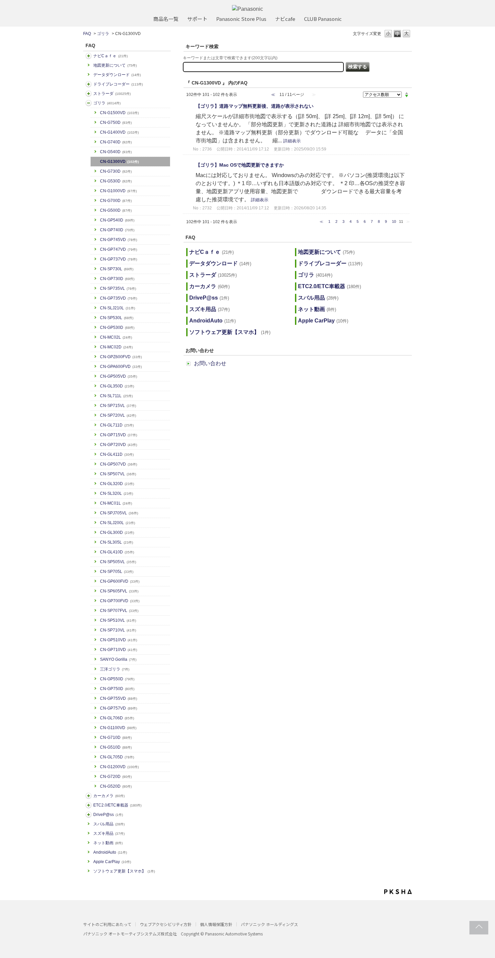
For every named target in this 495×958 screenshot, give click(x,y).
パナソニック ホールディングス (269, 924)
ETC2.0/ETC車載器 (117, 805)
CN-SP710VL (118, 630)
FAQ (87, 33)
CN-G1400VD (119, 132)
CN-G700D (116, 200)
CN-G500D (116, 210)
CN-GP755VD (118, 698)
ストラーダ (112, 93)
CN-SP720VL (118, 415)
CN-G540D (116, 151)
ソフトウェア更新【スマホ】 (124, 871)
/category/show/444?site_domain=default (89, 805)
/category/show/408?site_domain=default (89, 56)
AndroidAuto (110, 852)
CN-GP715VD (118, 435)
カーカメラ (109, 795)
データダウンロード (117, 74)
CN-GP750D (117, 688)
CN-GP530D (117, 327)
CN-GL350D (117, 386)
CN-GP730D (117, 278)
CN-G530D (116, 181)
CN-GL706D (117, 718)
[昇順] (406, 93)
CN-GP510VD (118, 640)
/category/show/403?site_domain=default (89, 815)
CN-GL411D (117, 454)
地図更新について (115, 65)
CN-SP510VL (118, 620)
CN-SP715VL (118, 405)
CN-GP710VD (118, 649)
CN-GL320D (117, 483)
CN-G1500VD (119, 112)
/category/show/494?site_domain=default (89, 796)
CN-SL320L (116, 493)
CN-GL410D (117, 552)
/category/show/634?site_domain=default (89, 84)
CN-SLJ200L (117, 522)
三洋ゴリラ (114, 669)
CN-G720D (116, 776)
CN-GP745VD (118, 239)
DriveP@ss (108, 814)
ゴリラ (103, 33)
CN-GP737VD (118, 259)
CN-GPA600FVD (121, 366)
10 (394, 221)
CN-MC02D (116, 347)
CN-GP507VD (118, 464)
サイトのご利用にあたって (107, 924)
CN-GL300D (117, 532)
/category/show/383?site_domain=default (89, 103)
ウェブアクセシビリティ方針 (166, 924)
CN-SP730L (116, 269)
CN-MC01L (116, 503)
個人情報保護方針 (216, 924)
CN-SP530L (116, 317)
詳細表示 (292, 140)
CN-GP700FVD (119, 600)
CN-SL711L (116, 396)
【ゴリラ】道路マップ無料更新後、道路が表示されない (255, 106)
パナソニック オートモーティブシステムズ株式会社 (130, 933)
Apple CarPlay (112, 861)
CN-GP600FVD (119, 581)
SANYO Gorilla (118, 659)
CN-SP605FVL (119, 591)
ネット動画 (108, 843)
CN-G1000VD (118, 191)
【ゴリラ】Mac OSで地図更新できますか (240, 165)
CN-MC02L (116, 337)
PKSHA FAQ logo (398, 891)
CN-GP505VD (118, 376)
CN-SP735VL (118, 288)
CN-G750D (116, 122)
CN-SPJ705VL (119, 513)
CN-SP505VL (118, 561)
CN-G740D (116, 142)
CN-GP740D (117, 230)
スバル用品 (109, 824)
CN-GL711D (117, 425)
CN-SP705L (116, 571)
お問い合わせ (210, 363)
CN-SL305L (116, 542)
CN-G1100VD (118, 727)
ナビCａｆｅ (110, 56)
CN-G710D (116, 737)
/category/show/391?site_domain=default (89, 94)
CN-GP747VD (118, 249)
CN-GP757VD (118, 708)
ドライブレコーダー (118, 84)
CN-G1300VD (119, 161)
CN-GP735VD (118, 298)
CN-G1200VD (119, 766)
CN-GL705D (117, 757)
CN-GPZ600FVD (121, 356)
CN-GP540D (117, 220)
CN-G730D (116, 171)
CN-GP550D (117, 679)
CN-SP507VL (118, 474)
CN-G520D (116, 786)
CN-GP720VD (118, 444)
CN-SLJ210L (117, 308)
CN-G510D (116, 747)
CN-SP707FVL (119, 610)
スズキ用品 (109, 833)
